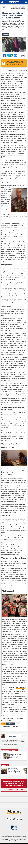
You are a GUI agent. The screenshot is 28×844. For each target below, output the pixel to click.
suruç (19, 723)
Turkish (25, 70)
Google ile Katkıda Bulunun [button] (15, 789)
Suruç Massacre (20, 687)
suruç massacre (6, 726)
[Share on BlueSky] (15, 55)
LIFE (4, 7)
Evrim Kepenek (11, 736)
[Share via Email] (23, 55)
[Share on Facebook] (4, 55)
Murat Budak (9, 92)
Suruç (8, 83)
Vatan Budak (23, 648)
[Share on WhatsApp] (11, 55)
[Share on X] (8, 55)
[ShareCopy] (19, 55)
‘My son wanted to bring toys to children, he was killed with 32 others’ (12, 15)
